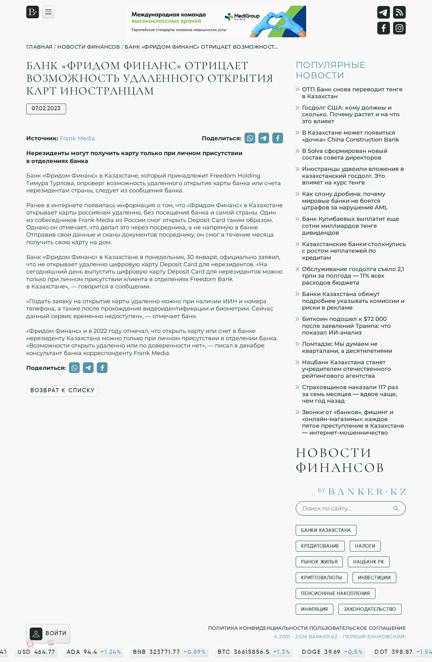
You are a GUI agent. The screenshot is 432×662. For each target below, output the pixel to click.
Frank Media (77, 138)
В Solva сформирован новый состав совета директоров (344, 154)
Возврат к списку (62, 391)
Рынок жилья (319, 562)
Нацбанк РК (368, 562)
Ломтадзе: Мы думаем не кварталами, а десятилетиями (347, 347)
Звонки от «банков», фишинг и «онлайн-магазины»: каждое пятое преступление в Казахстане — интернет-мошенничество (353, 422)
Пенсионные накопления (335, 593)
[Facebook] (383, 28)
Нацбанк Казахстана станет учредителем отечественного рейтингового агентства (346, 369)
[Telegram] (383, 12)
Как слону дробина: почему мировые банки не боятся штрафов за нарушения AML (345, 200)
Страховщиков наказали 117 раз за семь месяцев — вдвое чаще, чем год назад (350, 394)
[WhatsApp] (249, 138)
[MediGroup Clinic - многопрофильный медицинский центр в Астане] (216, 21)
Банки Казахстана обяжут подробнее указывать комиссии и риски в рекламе (353, 301)
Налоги (365, 546)
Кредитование (320, 546)
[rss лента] (399, 12)
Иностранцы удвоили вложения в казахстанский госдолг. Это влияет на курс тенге (353, 176)
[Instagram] (399, 28)
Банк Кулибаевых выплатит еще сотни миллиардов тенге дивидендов (350, 225)
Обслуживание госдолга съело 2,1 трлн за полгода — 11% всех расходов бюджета (353, 276)
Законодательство (370, 609)
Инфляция (314, 609)
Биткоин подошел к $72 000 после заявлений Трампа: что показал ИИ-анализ (346, 326)
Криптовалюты (321, 577)
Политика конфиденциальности (258, 628)
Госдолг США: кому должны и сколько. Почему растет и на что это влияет (351, 114)
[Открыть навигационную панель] (48, 12)
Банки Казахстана (326, 530)
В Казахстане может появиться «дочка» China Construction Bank (350, 136)
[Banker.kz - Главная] (32, 12)
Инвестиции (374, 577)
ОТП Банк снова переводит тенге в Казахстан (352, 92)
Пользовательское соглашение (357, 628)
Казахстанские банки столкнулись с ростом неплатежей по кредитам (354, 251)
